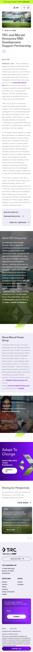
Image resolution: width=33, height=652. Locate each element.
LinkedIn (13, 302)
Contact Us (9, 471)
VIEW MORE (22, 503)
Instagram (20, 584)
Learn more (25, 2)
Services (4, 584)
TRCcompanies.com (11, 300)
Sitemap (4, 628)
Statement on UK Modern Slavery (10, 634)
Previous (28, 538)
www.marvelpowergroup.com (19, 386)
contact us (16, 649)
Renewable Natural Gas (12, 216)
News (6, 509)
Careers (4, 594)
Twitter (7, 302)
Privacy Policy (13, 628)
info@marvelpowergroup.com (17, 380)
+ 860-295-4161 (15, 559)
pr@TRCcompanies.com (11, 411)
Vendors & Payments (8, 591)
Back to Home (10, 30)
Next (31, 538)
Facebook (23, 302)
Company (5, 589)
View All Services (17, 222)
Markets (4, 582)
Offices (4, 586)
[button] (16, 7)
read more (10, 530)
